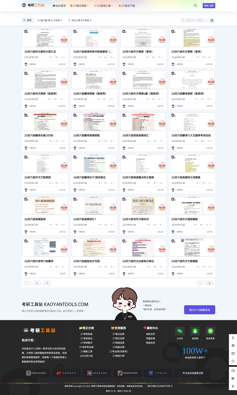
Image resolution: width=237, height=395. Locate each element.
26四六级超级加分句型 (86, 261)
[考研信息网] (97, 373)
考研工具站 (96, 386)
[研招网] (36, 373)
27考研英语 (86, 333)
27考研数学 (86, 342)
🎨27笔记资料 (78, 5)
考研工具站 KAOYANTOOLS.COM (55, 304)
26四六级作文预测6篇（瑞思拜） (141, 93)
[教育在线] (66, 373)
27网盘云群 (118, 347)
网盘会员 (150, 342)
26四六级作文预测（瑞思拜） (41, 93)
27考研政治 (86, 338)
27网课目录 (118, 342)
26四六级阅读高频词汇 (135, 135)
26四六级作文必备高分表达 (138, 261)
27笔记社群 (118, 338)
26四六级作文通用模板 (184, 219)
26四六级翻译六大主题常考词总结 (191, 135)
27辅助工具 (86, 351)
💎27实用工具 (102, 5)
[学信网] (128, 373)
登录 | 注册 (209, 5)
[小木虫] (158, 373)
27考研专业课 (86, 347)
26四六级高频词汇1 (84, 219)
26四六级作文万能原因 (37, 177)
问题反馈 (150, 338)
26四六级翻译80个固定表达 (89, 177)
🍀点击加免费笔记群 (192, 372)
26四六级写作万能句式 (135, 219)
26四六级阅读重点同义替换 (138, 177)
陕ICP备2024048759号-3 (160, 386)
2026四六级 (86, 355)
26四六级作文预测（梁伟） (138, 51)
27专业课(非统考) (118, 351)
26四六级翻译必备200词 (38, 135)
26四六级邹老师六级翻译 (38, 261)
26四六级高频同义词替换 (185, 177)
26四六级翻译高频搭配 (86, 135)
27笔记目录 (118, 333)
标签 (29, 20)
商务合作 (150, 333)
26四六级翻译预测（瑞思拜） (90, 93)
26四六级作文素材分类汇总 (40, 51)
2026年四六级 (31, 57)
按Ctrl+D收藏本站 (199, 310)
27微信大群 (118, 355)
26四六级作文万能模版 (184, 261)
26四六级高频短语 (35, 219)
